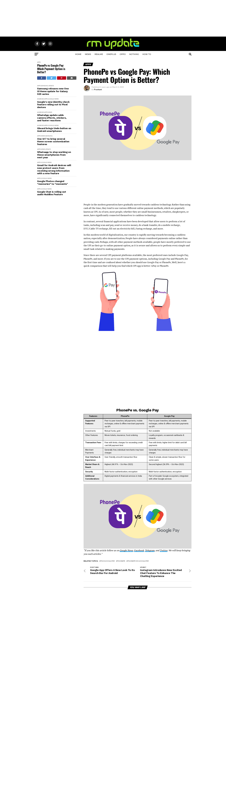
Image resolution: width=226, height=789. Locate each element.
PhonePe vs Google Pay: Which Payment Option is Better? (51, 69)
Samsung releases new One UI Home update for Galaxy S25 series (53, 91)
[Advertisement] (113, 18)
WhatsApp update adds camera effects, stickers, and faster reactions (52, 118)
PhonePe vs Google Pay (138, 561)
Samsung (44, 85)
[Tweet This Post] (51, 78)
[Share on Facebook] (41, 78)
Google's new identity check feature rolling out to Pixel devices (53, 105)
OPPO (123, 54)
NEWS (88, 54)
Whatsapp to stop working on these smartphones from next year (54, 155)
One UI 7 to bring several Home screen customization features (53, 142)
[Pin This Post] (61, 78)
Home (78, 54)
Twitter (163, 550)
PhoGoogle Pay (107, 561)
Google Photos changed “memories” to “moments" (52, 182)
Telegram (149, 550)
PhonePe (121, 561)
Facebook (139, 550)
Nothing (134, 54)
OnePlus (111, 54)
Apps (39, 62)
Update (51, 85)
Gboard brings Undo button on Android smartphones (54, 129)
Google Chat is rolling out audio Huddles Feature (51, 193)
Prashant (98, 89)
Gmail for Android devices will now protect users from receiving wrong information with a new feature (54, 169)
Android (40, 99)
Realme (99, 54)
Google (51, 99)
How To (146, 54)
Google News (126, 550)
